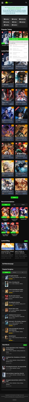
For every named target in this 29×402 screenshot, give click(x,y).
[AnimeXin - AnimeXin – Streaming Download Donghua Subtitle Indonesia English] (9, 3)
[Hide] (27, 39)
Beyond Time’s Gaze (13, 308)
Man (14, 204)
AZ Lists (14, 399)
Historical (11, 324)
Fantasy (24, 277)
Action (13, 277)
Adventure (17, 277)
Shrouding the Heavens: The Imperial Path (16, 366)
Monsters (11, 298)
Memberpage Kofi (19, 13)
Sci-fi (24, 303)
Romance (10, 317)
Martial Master (12, 336)
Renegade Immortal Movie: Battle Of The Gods (15, 380)
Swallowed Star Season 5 (15, 315)
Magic (6, 204)
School (23, 204)
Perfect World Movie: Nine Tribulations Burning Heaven (15, 348)
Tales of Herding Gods (14, 282)
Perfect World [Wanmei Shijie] (16, 289)
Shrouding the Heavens (14, 302)
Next (14, 197)
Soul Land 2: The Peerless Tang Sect (17, 321)
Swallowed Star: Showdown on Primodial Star (15, 358)
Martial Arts (22, 316)
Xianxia (7, 352)
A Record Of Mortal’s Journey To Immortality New (16, 329)
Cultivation (17, 310)
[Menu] (10, 39)
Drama (21, 277)
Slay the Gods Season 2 (14, 295)
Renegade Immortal (13, 275)
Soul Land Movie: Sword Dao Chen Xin (15, 373)
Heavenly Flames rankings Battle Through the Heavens (7, 253)
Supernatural (13, 311)
